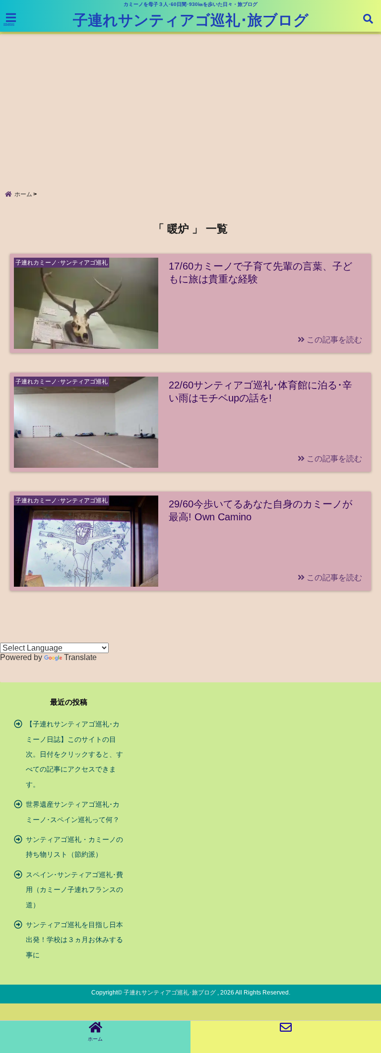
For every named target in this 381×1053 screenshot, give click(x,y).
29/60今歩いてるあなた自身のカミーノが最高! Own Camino (260, 510)
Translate (80, 657)
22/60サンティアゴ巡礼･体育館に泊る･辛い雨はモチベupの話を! (260, 391)
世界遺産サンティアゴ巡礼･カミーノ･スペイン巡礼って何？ (73, 811)
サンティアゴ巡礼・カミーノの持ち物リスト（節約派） (74, 846)
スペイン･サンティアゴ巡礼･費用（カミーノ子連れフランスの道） (74, 890)
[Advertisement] (190, 103)
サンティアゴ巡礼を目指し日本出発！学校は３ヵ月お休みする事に (74, 940)
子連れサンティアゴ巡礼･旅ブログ (191, 20)
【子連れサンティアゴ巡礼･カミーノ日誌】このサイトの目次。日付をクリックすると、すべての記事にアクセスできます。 (74, 754)
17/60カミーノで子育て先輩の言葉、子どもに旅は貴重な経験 (260, 272)
